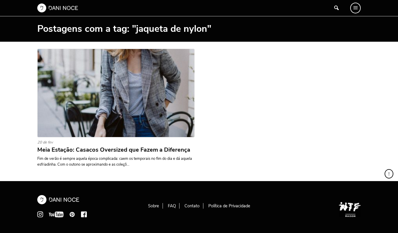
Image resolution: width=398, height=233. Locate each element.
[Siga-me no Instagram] (40, 214)
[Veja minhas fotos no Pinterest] (72, 214)
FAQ (172, 206)
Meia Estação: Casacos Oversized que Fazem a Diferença (113, 149)
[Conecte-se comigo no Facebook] (84, 214)
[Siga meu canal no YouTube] (56, 214)
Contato (192, 206)
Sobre (153, 206)
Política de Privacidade (229, 206)
